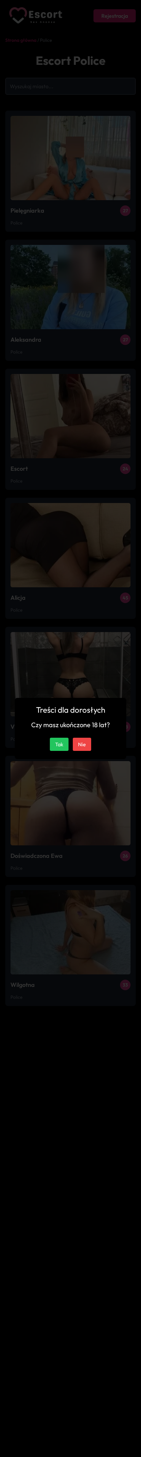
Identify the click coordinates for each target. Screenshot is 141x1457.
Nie (82, 744)
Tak (59, 744)
